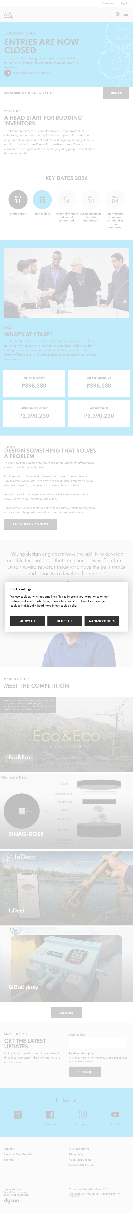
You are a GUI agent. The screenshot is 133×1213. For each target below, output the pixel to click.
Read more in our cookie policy (57, 605)
